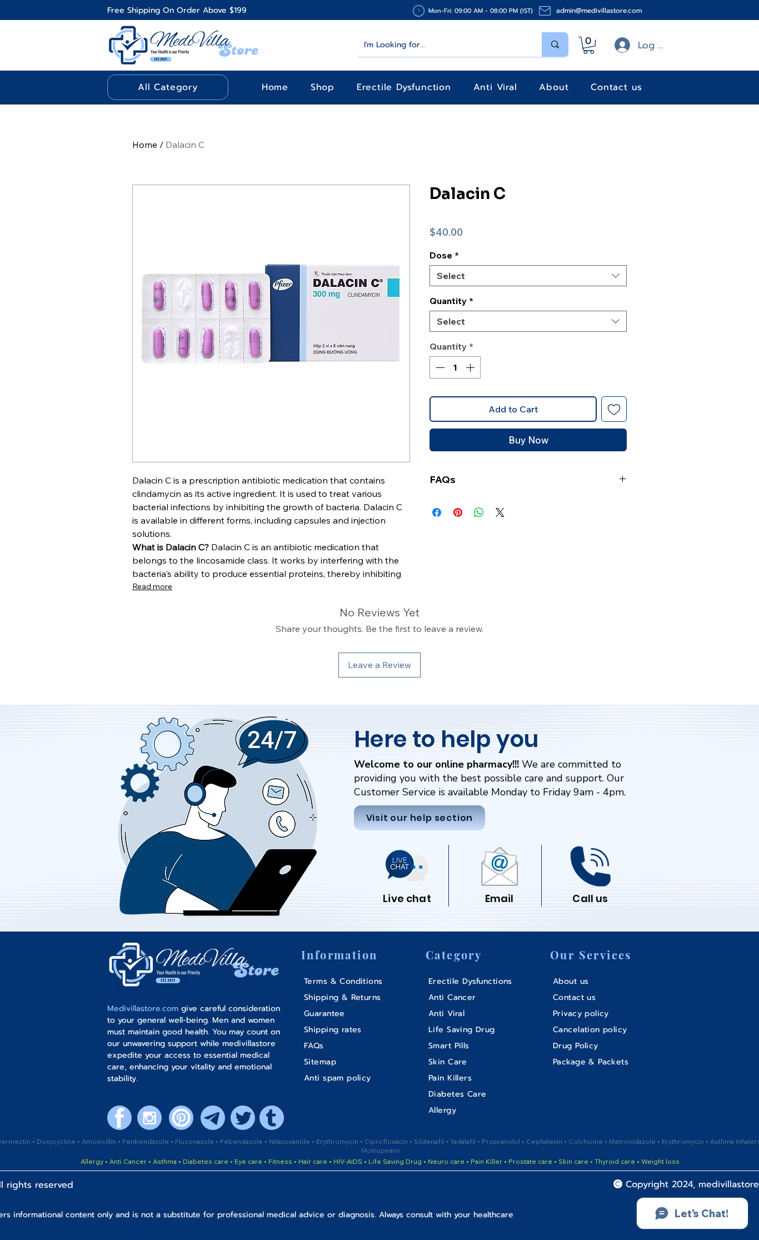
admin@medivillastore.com (599, 11)
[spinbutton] (455, 367)
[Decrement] (439, 367)
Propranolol (502, 1141)
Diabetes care (204, 1161)
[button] (588, 45)
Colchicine (586, 1141)
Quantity (451, 300)
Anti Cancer (128, 1161)
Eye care (247, 1161)
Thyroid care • (617, 1161)
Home (144, 144)
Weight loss (660, 1161)
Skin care (574, 1161)
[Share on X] (500, 512)
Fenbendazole (146, 1141)
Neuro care (445, 1161)
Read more (152, 586)
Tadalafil (463, 1141)
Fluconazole (195, 1141)
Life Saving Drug (395, 1161)
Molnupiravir (381, 1150)
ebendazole (244, 1141)
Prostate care (531, 1161)
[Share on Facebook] (436, 512)
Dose (444, 255)
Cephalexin (545, 1141)
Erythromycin (338, 1141)
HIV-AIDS (347, 1161)
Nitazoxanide (290, 1141)
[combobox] (528, 275)
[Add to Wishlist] (614, 409)
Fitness (280, 1161)
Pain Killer (485, 1161)
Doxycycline (56, 1141)
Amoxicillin (100, 1141)
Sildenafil (430, 1141)
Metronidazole (633, 1141)
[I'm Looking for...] (555, 44)
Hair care (312, 1161)
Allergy (92, 1161)
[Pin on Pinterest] (458, 512)
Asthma (165, 1161)
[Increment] (471, 367)
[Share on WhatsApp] (479, 512)
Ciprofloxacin (387, 1141)
